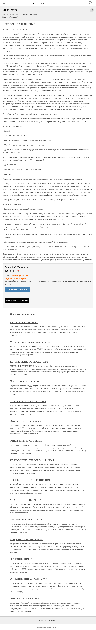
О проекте (41, 620)
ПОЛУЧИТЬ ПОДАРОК (17, 290)
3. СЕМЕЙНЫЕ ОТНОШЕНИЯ (30, 480)
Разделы (52, 620)
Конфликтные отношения (26, 539)
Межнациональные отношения (30, 342)
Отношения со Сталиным (26, 440)
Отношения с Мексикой (25, 598)
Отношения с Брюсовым (25, 421)
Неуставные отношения (25, 381)
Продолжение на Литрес (17, 301)
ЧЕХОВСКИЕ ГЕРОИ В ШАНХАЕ (32, 460)
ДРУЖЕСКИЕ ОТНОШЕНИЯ (29, 361)
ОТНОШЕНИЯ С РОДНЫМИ (29, 579)
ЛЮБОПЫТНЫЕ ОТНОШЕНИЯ (31, 500)
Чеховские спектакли (24, 322)
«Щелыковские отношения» (28, 401)
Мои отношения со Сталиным (29, 519)
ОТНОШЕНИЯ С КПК (24, 559)
